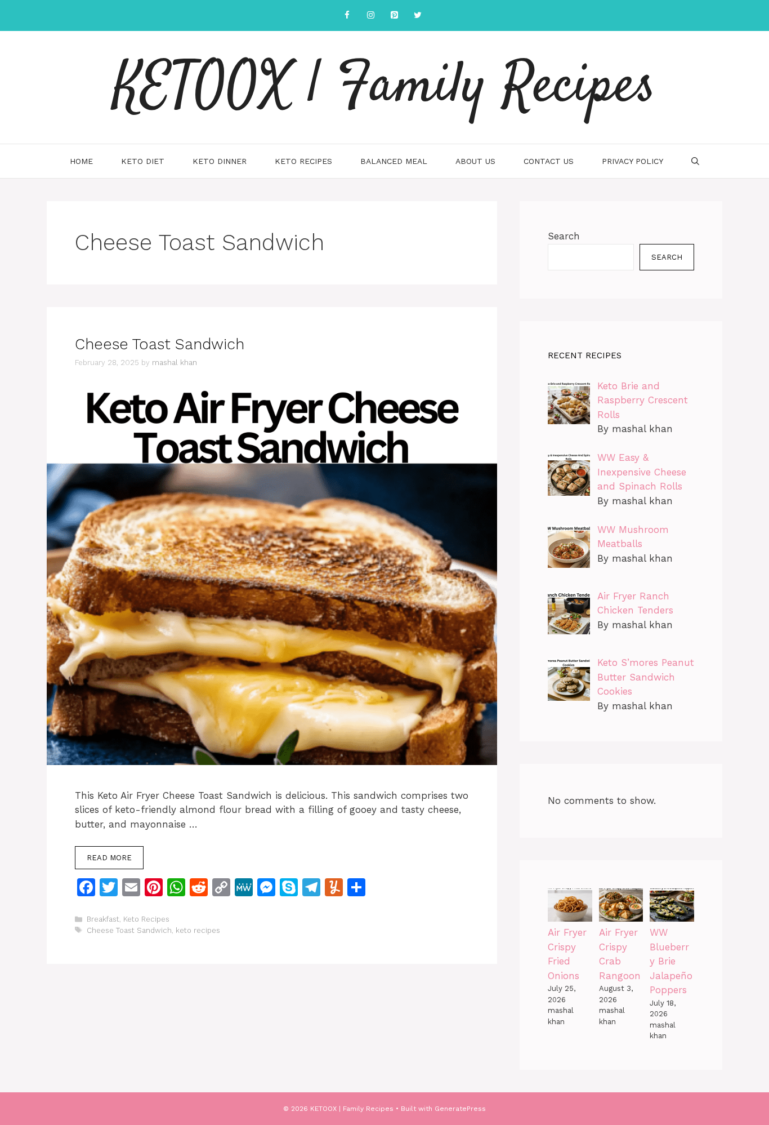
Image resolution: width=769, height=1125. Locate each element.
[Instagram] (370, 15)
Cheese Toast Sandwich (159, 344)
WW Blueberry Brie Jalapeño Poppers (671, 961)
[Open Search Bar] (695, 161)
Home (81, 161)
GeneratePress (460, 1109)
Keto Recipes (303, 161)
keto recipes (198, 930)
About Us (475, 161)
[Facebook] (346, 15)
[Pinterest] (394, 15)
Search (564, 236)
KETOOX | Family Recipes (384, 87)
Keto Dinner (220, 161)
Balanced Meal (393, 161)
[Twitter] (417, 15)
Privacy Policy (632, 161)
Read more (109, 857)
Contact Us (549, 161)
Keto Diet (142, 161)
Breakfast (103, 919)
